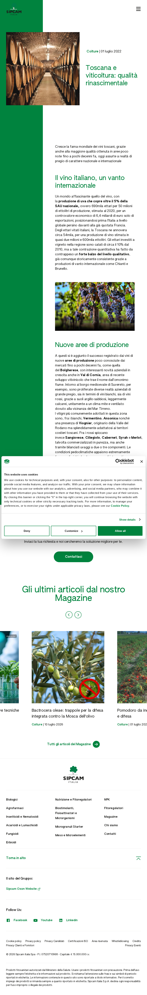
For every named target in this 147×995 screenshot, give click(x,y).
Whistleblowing (120, 941)
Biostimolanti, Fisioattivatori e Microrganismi (66, 813)
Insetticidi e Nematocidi (22, 817)
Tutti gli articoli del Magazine (69, 744)
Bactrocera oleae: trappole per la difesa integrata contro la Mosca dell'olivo (67, 713)
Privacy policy (33, 941)
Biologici (11, 799)
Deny (27, 530)
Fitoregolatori (113, 808)
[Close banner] (141, 461)
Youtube (47, 920)
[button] (69, 614)
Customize (71, 530)
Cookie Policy (120, 505)
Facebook (20, 920)
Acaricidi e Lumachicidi (22, 825)
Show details (127, 519)
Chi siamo (111, 825)
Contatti (110, 834)
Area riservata (100, 941)
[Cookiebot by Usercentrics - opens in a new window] (118, 461)
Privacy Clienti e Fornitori (20, 945)
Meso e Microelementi (70, 835)
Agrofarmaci (14, 808)
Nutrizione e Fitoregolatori (73, 799)
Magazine (110, 817)
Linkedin (72, 920)
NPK (107, 799)
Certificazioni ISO (78, 941)
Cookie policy (14, 941)
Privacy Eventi (133, 945)
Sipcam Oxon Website (21, 889)
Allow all (120, 530)
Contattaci (73, 556)
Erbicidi (11, 842)
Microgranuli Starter (69, 827)
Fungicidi (12, 834)
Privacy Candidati (54, 941)
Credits (136, 941)
